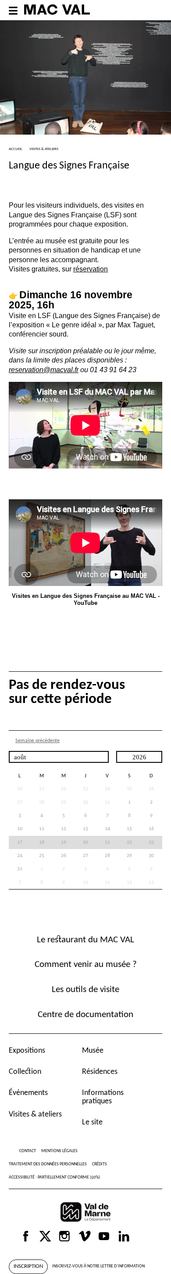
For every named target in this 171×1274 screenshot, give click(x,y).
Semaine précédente (37, 740)
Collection (25, 1072)
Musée (92, 1051)
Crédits (99, 1164)
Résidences (100, 1072)
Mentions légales (59, 1151)
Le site (92, 1122)
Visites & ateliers (35, 1114)
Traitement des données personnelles (48, 1164)
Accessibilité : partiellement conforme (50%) (54, 1177)
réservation (90, 269)
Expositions (27, 1051)
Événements (28, 1093)
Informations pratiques (103, 1097)
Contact (27, 1151)
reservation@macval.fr (43, 369)
